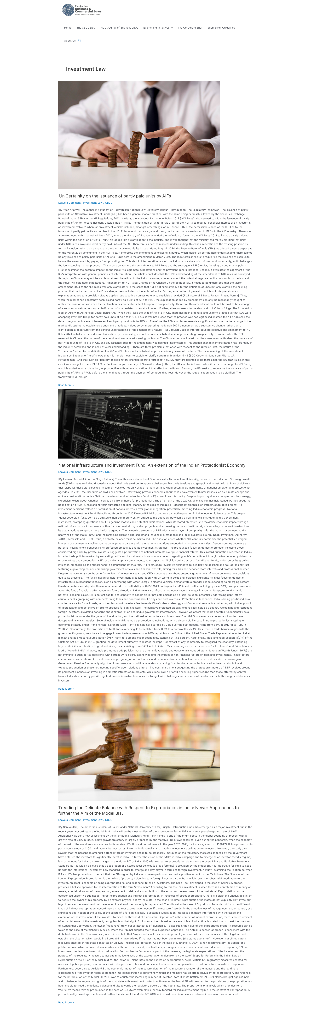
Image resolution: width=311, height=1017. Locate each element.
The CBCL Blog (86, 27)
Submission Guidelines (221, 27)
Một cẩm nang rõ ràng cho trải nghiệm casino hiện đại (41, 1002)
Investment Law (93, 202)
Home (67, 27)
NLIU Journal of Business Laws (119, 27)
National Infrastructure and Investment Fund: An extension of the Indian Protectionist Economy (151, 465)
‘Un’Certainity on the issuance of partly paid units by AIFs (114, 195)
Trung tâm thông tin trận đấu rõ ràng (30, 1006)
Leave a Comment (69, 202)
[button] (79, 40)
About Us (70, 40)
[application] (171, 27)
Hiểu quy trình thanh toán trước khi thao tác (35, 1011)
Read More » (66, 385)
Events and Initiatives (156, 27)
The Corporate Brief (190, 27)
